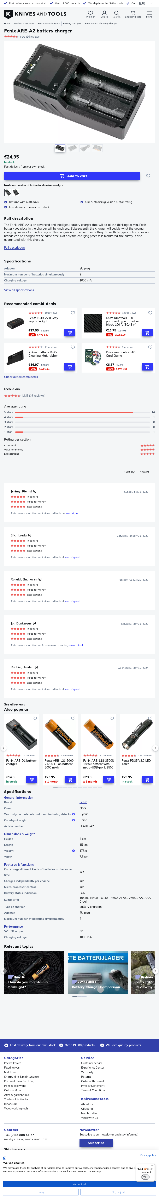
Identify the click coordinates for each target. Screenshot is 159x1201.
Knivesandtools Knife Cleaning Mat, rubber (43, 354)
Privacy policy (148, 1155)
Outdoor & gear (14, 1090)
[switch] (145, 1177)
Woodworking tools (16, 1108)
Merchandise (89, 1113)
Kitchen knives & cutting (19, 1081)
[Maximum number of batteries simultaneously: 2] (8, 192)
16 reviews (33, 36)
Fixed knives (11, 1067)
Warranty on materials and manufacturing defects (37, 814)
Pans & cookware (15, 1085)
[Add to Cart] (69, 332)
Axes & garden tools (16, 1094)
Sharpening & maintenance (21, 1076)
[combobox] (146, 472)
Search (116, 16)
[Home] (35, 12)
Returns (86, 1076)
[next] (148, 748)
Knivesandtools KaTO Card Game (121, 354)
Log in (104, 16)
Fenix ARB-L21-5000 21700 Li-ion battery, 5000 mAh (59, 764)
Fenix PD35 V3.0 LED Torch (136, 762)
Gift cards (87, 1108)
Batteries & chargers (49, 23)
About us (87, 1104)
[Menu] (152, 1166)
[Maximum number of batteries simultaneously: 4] (16, 192)
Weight (9, 850)
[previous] (10, 748)
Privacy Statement (93, 1085)
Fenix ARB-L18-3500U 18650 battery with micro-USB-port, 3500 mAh (98, 764)
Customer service (92, 1063)
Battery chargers (72, 23)
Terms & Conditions (93, 1090)
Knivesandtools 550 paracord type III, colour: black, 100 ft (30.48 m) (123, 321)
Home (7, 23)
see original (73, 513)
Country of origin (15, 820)
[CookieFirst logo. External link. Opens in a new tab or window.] (4, 1158)
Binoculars (10, 1104)
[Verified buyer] (35, 491)
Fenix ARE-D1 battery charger (21, 762)
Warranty (87, 1072)
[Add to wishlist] (148, 176)
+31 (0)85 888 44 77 (19, 1135)
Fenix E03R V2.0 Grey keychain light (43, 319)
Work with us (89, 1117)
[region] (79, 97)
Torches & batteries (24, 23)
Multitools (10, 1072)
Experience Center (92, 1067)
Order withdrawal (92, 1081)
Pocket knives (12, 1063)
